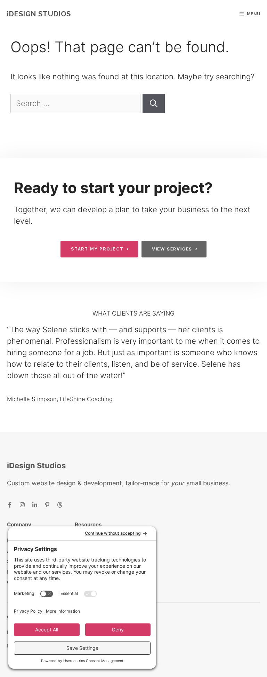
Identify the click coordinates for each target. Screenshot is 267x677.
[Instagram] (22, 505)
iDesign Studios (39, 14)
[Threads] (60, 505)
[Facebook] (10, 505)
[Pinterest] (47, 505)
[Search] (154, 103)
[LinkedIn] (35, 505)
